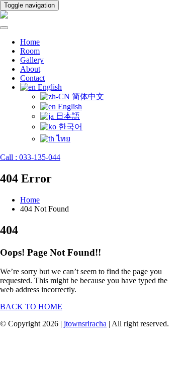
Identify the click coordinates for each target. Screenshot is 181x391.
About (30, 69)
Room (30, 51)
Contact (32, 78)
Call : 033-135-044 (30, 157)
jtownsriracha (85, 323)
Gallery (32, 60)
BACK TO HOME (31, 306)
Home (30, 42)
